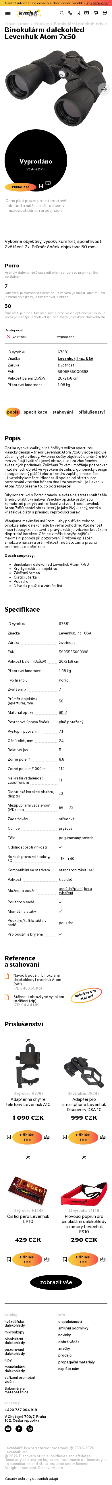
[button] (70, 13)
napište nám (68, 1369)
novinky (64, 1335)
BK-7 (63, 712)
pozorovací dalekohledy (15, 1351)
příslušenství (91, 412)
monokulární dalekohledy (15, 1369)
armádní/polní (70, 888)
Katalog (41, 24)
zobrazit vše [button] (56, 1282)
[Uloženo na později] (78, 13)
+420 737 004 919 (21, 1410)
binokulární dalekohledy (15, 1341)
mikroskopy (14, 1332)
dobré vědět (68, 1342)
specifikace (35, 412)
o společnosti (70, 1322)
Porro (64, 680)
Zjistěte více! (97, 3)
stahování (63, 412)
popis (12, 412)
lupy (8, 1360)
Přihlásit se (20, 187)
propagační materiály (76, 1362)
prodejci (65, 1355)
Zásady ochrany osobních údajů (31, 1479)
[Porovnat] (87, 13)
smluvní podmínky (73, 1328)
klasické (65, 879)
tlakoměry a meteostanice (16, 1390)
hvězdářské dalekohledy (15, 1323)
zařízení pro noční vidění (20, 1379)
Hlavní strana (17, 24)
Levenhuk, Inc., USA (75, 358)
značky (64, 1349)
